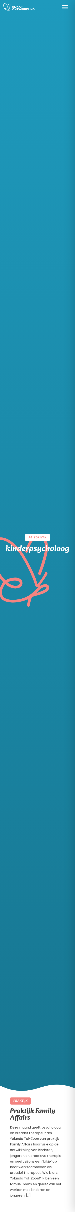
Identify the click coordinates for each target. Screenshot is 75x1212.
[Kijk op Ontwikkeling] (19, 7)
